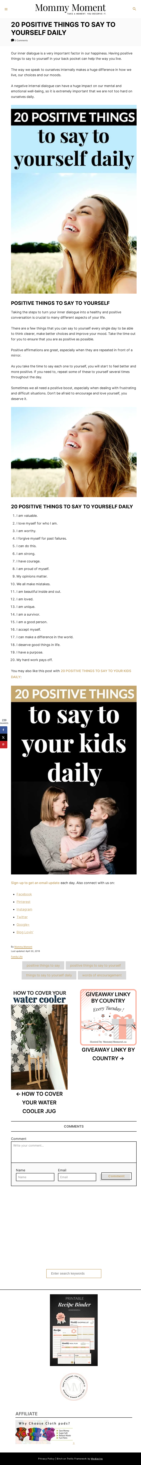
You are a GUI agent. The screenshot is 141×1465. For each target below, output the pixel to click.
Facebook (24, 894)
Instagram (24, 909)
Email (62, 1170)
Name (20, 1170)
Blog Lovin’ (25, 932)
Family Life (17, 956)
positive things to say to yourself (95, 965)
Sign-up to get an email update (35, 883)
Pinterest (23, 902)
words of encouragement (102, 975)
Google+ (23, 925)
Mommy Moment (23, 946)
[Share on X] (3, 737)
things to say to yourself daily (49, 975)
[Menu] (6, 9)
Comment (18, 1139)
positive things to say (43, 965)
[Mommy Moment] (70, 9)
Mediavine (97, 1458)
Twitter (22, 917)
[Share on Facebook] (3, 730)
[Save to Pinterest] (3, 744)
